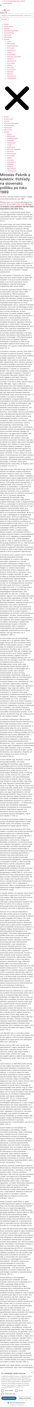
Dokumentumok (12, 46)
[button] (17, 97)
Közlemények (11, 61)
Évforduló (10, 48)
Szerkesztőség (9, 33)
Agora (9, 41)
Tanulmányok (11, 78)
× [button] (32, 1372)
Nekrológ (10, 67)
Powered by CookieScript (17, 1405)
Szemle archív (8, 26)
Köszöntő (10, 59)
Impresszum (8, 35)
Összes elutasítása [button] (25, 1398)
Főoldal (6, 24)
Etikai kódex (8, 37)
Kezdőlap (3, 197)
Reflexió (10, 74)
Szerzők (6, 28)
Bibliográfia (11, 44)
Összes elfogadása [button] (9, 1398)
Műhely (9, 65)
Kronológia (11, 63)
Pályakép (10, 72)
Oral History (11, 69)
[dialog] (17, 1389)
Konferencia (11, 54)
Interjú (9, 52)
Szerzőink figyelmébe (11, 31)
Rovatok (6, 39)
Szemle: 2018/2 (20, 204)
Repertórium (11, 76)
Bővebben (21, 1387)
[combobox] (17, 15)
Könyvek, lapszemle (14, 57)
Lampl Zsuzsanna (15, 202)
